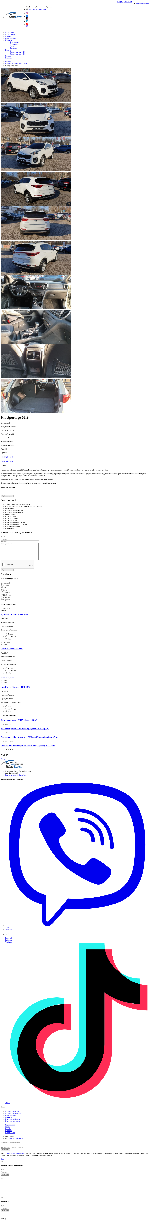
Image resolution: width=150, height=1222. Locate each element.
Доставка (13, 48)
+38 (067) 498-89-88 (124, 2)
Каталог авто (10, 1133)
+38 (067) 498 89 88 (16, 1138)
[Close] (2, 1161)
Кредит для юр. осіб (17, 54)
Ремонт (12, 46)
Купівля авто (14, 42)
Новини (8, 56)
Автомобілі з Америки (15, 1153)
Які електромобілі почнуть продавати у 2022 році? (25, 728)
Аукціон (8, 36)
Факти (7, 1127)
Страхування (14, 44)
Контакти (8, 58)
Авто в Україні (10, 32)
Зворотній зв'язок (142, 3)
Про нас (8, 1129)
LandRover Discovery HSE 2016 (15, 687)
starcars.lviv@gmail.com (37, 9)
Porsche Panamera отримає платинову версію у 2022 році (28, 745)
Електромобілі (10, 38)
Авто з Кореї (10, 34)
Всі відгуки (5, 759)
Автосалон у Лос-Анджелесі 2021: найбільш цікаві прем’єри (29, 737)
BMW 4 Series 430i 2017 (12, 649)
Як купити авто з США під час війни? (19, 720)
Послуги (8, 40)
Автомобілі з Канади (13, 1113)
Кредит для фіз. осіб (17, 52)
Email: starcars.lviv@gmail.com (16, 775)
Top (2, 1159)
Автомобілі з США (12, 1111)
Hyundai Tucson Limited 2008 (14, 614)
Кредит (8, 50)
